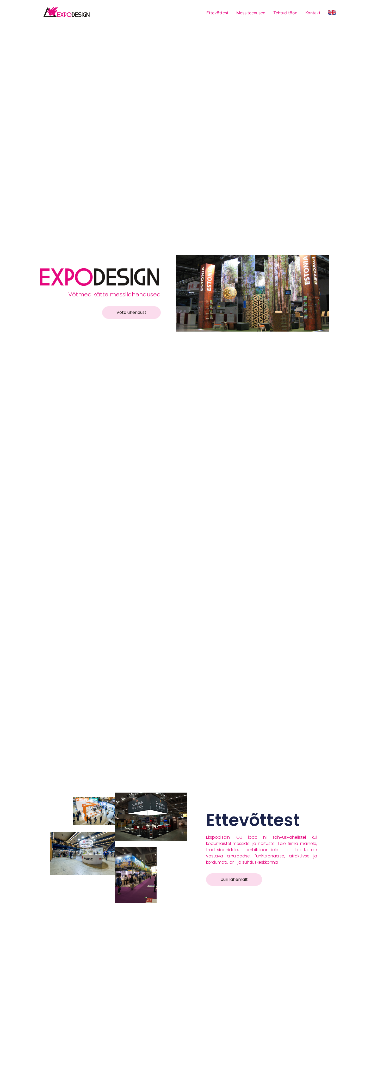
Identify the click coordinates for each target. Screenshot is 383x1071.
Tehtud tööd (285, 12)
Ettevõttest (217, 12)
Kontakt (312, 12)
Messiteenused (250, 12)
